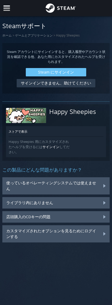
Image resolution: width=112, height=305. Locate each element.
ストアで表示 (18, 131)
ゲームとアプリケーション (34, 35)
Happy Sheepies (72, 111)
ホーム (7, 35)
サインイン (50, 147)
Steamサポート (24, 26)
